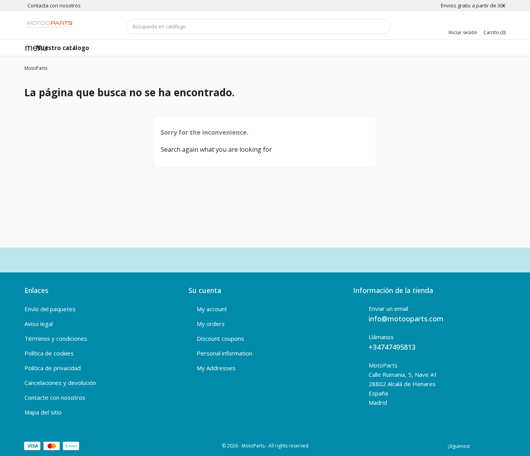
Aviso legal (38, 324)
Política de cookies (49, 353)
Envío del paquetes (50, 309)
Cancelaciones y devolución (60, 383)
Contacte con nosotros (54, 397)
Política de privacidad (52, 368)
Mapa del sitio (43, 412)
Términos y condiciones (55, 338)
